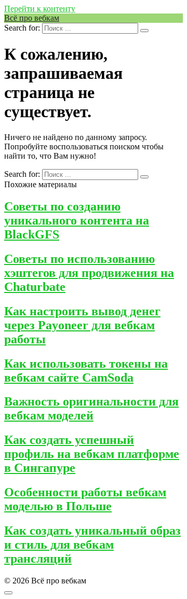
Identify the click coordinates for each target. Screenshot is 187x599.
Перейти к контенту (39, 8)
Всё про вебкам (31, 17)
